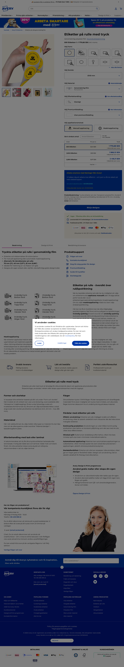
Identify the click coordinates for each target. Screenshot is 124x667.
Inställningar (62, 343)
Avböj (39, 343)
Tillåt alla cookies (81, 343)
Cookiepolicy (70, 336)
